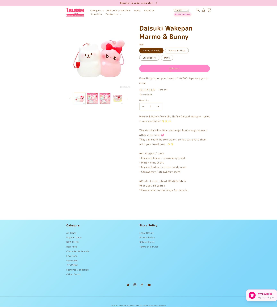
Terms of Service (148, 246)
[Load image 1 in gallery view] (79, 98)
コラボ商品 (72, 265)
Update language (183, 14)
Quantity (144, 100)
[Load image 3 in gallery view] (105, 98)
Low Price (71, 255)
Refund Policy (147, 241)
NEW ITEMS (72, 241)
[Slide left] (69, 98)
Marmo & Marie (151, 50)
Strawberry (149, 57)
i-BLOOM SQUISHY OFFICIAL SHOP (133, 305)
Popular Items (74, 237)
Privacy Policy (147, 237)
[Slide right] (127, 98)
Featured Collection (77, 269)
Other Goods (73, 274)
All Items (71, 233)
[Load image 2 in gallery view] (92, 98)
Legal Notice (146, 233)
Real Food (71, 246)
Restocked (72, 260)
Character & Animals (77, 251)
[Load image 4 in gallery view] (117, 98)
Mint (167, 57)
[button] (96, 10)
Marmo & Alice (176, 50)
